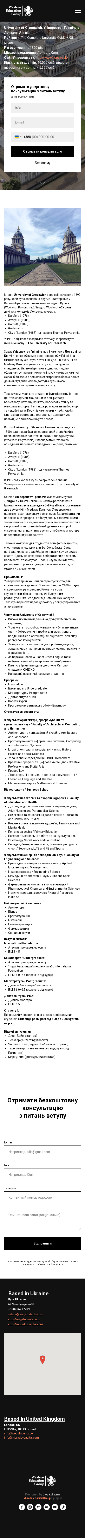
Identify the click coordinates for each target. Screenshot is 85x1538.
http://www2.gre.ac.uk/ (52, 732)
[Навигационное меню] (78, 11)
